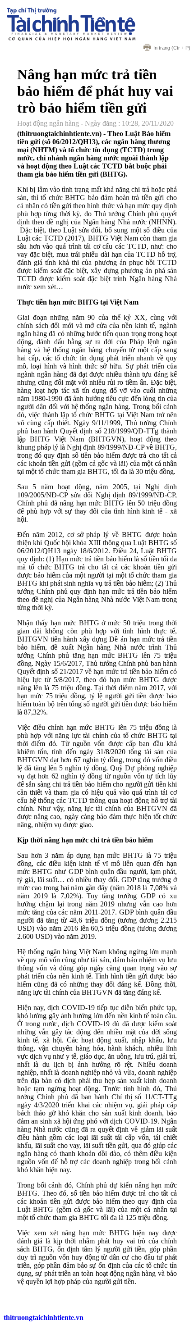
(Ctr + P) (171, 47)
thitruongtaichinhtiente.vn (43, 1317)
